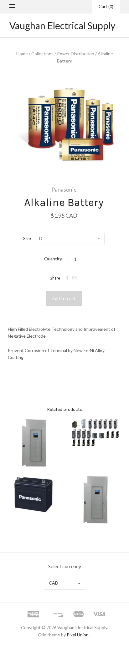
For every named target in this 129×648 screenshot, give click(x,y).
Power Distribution (75, 53)
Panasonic (63, 189)
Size (27, 238)
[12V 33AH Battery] (33, 494)
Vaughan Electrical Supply (62, 25)
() (106, 6)
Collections (42, 53)
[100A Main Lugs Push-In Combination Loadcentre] (33, 442)
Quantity (53, 258)
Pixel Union (78, 634)
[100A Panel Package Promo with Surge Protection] (95, 432)
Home (22, 53)
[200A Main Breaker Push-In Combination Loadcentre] (95, 499)
